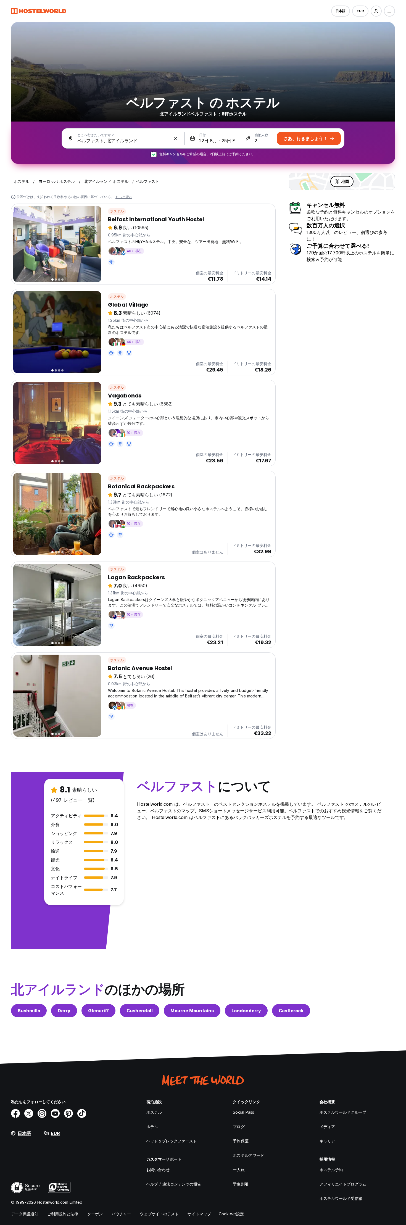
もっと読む (123, 197)
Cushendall (139, 1010)
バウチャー (121, 1213)
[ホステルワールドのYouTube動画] (55, 1113)
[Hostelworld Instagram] (42, 1113)
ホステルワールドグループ (343, 1112)
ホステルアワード (248, 1155)
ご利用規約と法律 (62, 1213)
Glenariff (98, 1010)
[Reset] (175, 138)
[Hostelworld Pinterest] (68, 1113)
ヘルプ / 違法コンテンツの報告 (173, 1184)
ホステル (117, 211)
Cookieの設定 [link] (231, 1213)
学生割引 (240, 1184)
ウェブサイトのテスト (159, 1213)
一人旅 (238, 1169)
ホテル (152, 1126)
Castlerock (291, 1010)
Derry (64, 1010)
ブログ (238, 1126)
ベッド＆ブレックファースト (171, 1141)
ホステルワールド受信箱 (341, 1198)
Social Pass (243, 1112)
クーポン (95, 1213)
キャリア (327, 1141)
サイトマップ (199, 1213)
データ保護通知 (24, 1213)
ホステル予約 (331, 1169)
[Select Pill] (376, 11)
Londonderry (246, 1010)
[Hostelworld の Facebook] (15, 1113)
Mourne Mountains (192, 1010)
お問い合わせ (158, 1169)
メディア (327, 1126)
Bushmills (29, 1010)
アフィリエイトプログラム (343, 1184)
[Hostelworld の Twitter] (28, 1113)
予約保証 (240, 1141)
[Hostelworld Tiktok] (81, 1113)
